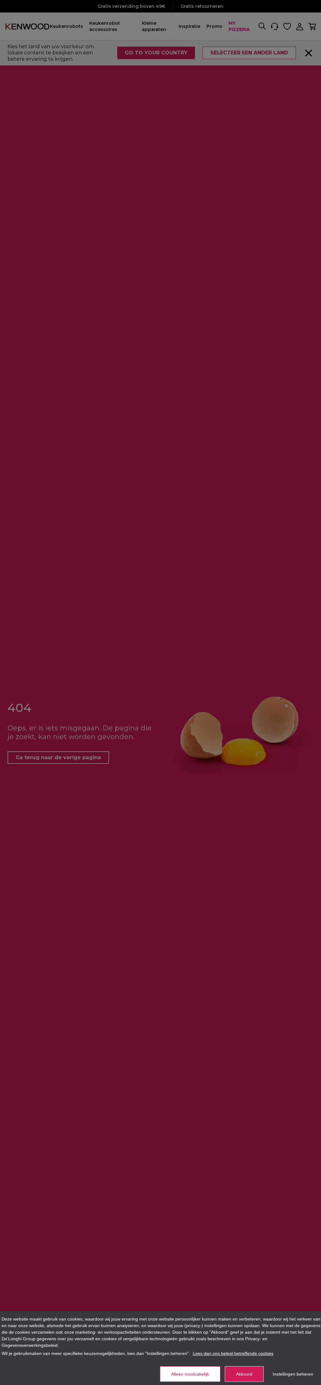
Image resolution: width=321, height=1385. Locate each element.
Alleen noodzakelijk (190, 1374)
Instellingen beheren (293, 1374)
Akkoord (244, 1374)
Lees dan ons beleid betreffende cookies (233, 1353)
